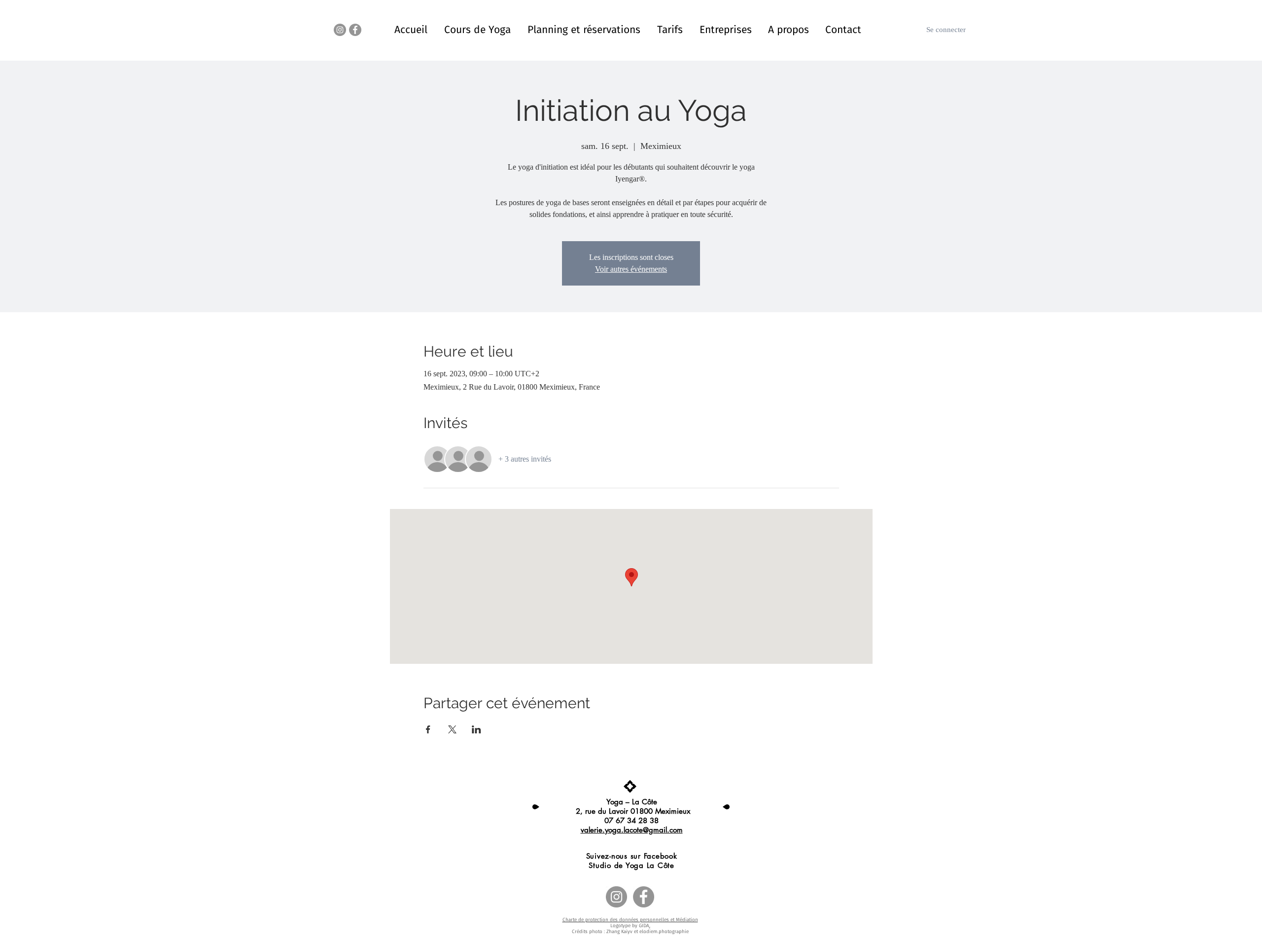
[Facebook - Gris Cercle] (355, 30)
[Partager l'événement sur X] (452, 729)
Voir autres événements (631, 269)
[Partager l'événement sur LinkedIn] (476, 729)
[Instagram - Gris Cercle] (340, 30)
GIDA (644, 926)
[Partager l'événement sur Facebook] (428, 729)
